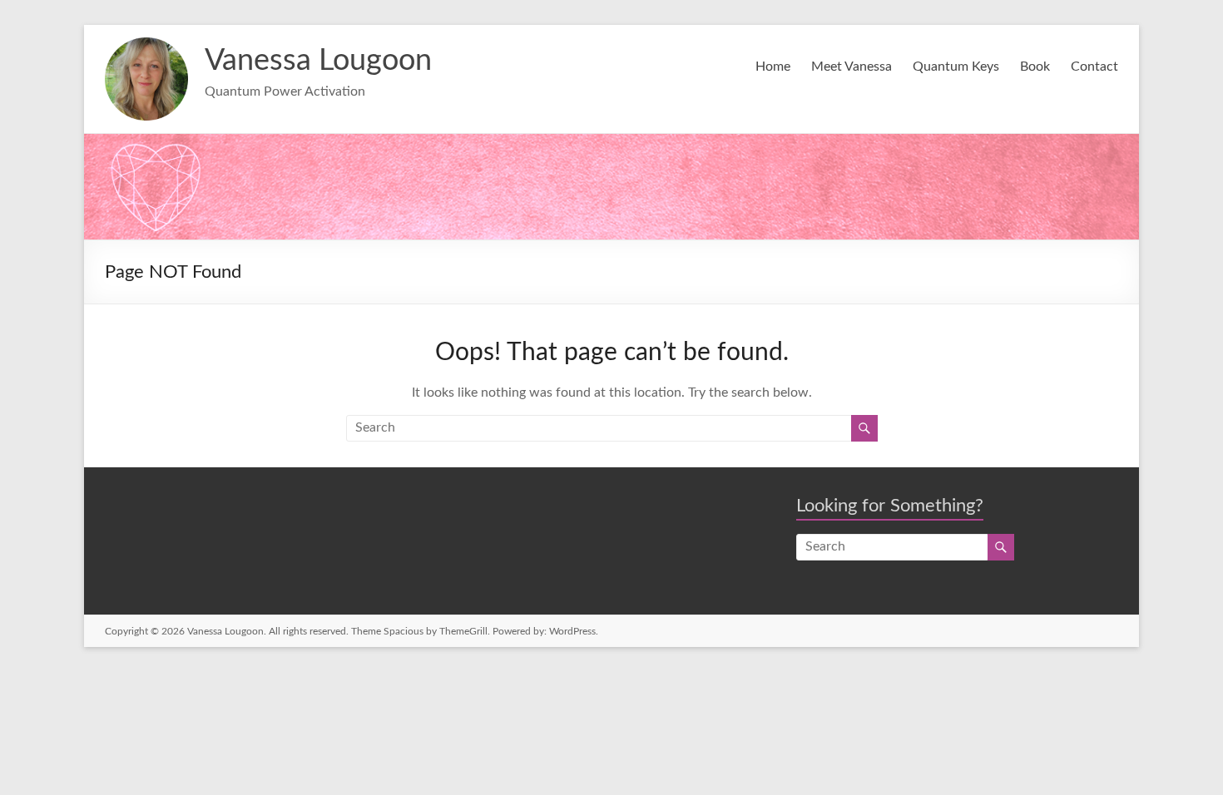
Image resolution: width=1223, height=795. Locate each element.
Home (772, 66)
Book (1035, 66)
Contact (1094, 66)
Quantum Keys (956, 66)
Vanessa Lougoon (318, 61)
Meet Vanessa (851, 66)
